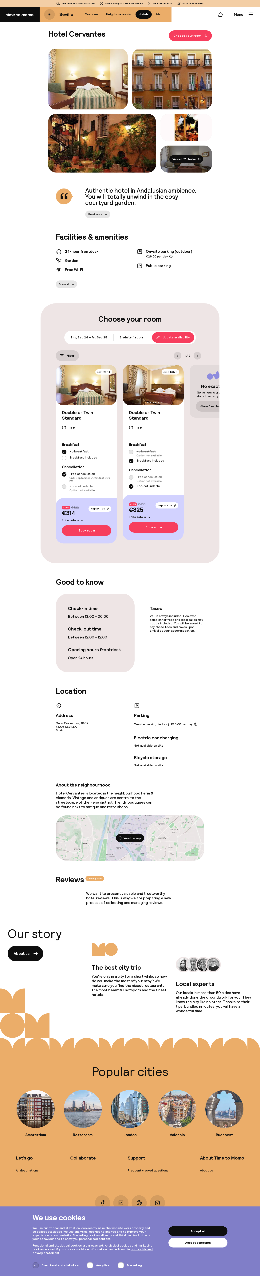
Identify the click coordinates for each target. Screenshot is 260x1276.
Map (159, 14)
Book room (87, 530)
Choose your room (187, 36)
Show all (64, 284)
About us (22, 953)
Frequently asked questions (148, 1170)
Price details (70, 520)
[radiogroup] (86, 455)
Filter (70, 356)
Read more (95, 214)
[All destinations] (49, 14)
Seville (66, 14)
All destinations (27, 1170)
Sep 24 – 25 (98, 508)
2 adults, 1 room (131, 337)
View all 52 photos (184, 159)
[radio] (64, 452)
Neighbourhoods (118, 14)
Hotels (144, 14)
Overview (91, 14)
